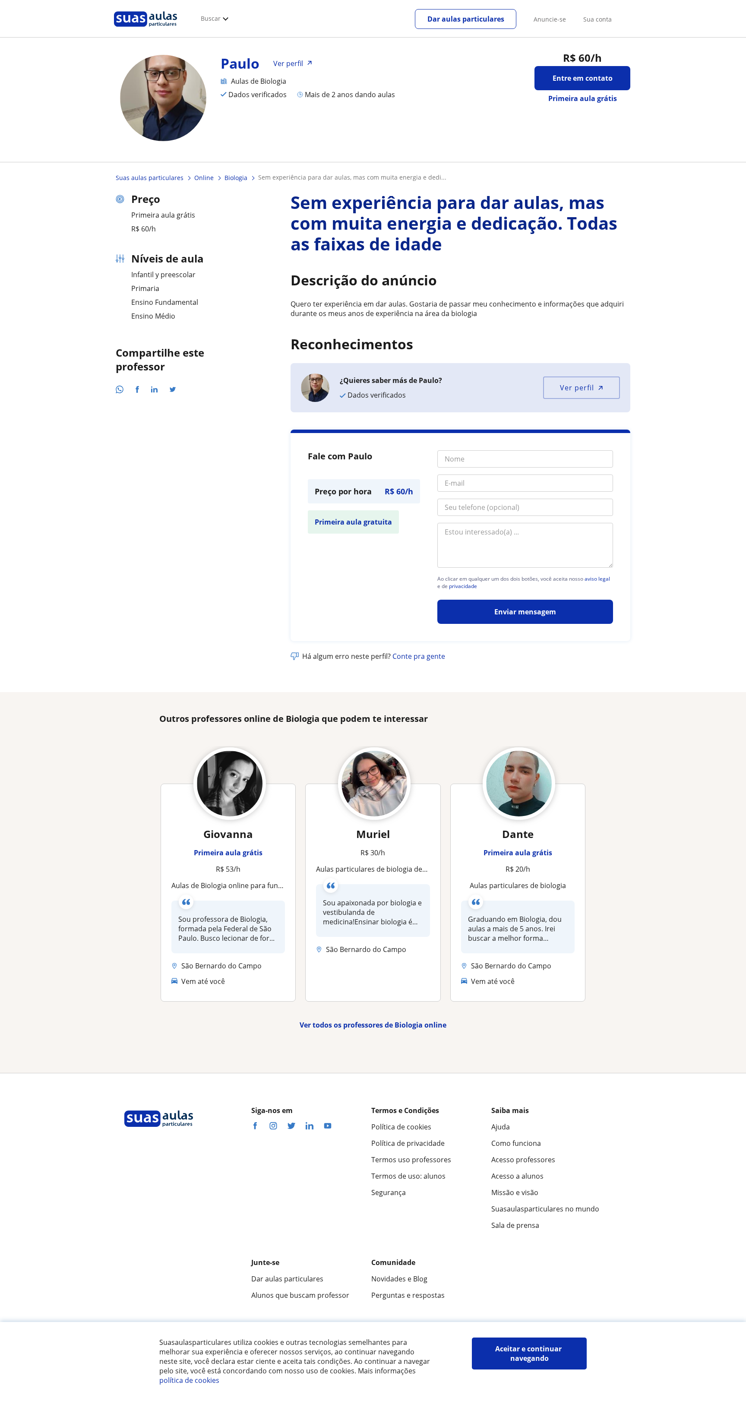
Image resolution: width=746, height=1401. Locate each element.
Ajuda (500, 1127)
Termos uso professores (411, 1159)
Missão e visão (514, 1192)
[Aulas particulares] (145, 29)
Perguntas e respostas (408, 1295)
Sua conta (597, 19)
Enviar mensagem (525, 612)
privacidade (463, 586)
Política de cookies (401, 1127)
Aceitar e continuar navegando (529, 1353)
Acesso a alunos (517, 1176)
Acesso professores (523, 1159)
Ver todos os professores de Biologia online (373, 1025)
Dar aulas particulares (465, 19)
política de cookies (189, 1380)
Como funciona (516, 1143)
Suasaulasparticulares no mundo (545, 1209)
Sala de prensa (515, 1225)
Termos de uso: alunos (408, 1176)
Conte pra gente (418, 656)
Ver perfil (577, 387)
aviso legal (597, 579)
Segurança (388, 1192)
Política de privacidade (408, 1143)
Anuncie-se (550, 19)
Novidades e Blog (399, 1279)
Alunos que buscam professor (300, 1295)
